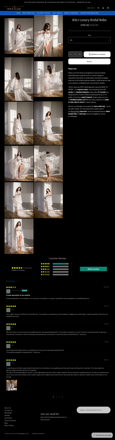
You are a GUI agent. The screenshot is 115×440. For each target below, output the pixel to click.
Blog (6, 423)
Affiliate (7, 415)
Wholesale (7, 413)
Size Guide (8, 418)
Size (89, 35)
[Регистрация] (107, 410)
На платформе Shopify (22, 433)
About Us (7, 408)
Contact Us (8, 410)
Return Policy (9, 425)
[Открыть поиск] (98, 7)
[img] (11, 287)
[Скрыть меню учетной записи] (103, 7)
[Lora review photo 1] (11, 385)
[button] (45, 264)
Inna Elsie (11, 433)
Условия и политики (38, 433)
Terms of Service (10, 420)
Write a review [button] (93, 269)
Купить (89, 61)
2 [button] (56, 397)
